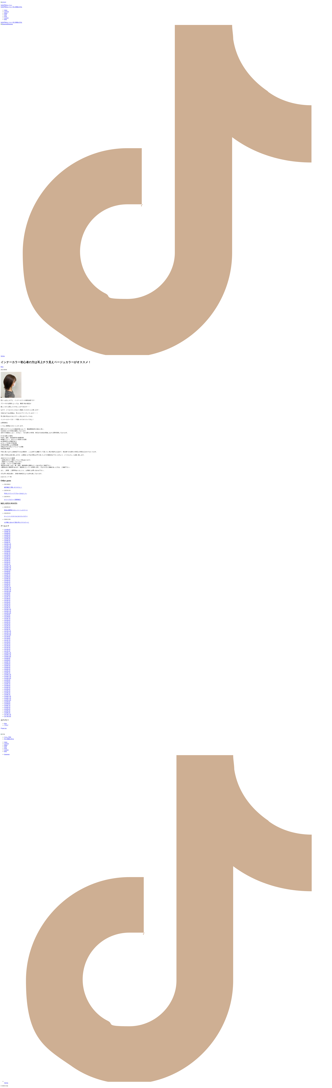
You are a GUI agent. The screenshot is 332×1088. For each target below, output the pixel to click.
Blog (2, 366)
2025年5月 (7, 557)
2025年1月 (7, 564)
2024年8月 (7, 573)
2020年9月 (7, 658)
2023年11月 (7, 589)
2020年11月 (7, 654)
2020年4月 (7, 667)
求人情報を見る (9, 739)
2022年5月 (7, 622)
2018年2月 (7, 712)
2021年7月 (7, 640)
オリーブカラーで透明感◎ (12, 499)
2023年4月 (7, 602)
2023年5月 (7, 600)
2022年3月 (7, 625)
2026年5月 (7, 535)
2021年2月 (7, 649)
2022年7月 (7, 618)
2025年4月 (7, 558)
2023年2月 (7, 605)
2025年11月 (7, 546)
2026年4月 (7, 537)
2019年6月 (7, 685)
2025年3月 (7, 560)
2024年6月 (7, 576)
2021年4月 (7, 645)
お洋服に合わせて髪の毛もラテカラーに (16, 522)
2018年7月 (7, 705)
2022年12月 (7, 609)
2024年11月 (7, 567)
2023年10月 (7, 591)
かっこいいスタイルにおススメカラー (16, 516)
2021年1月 (7, 651)
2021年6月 (7, 642)
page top (4, 728)
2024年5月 (7, 578)
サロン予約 (7, 737)
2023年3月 (7, 604)
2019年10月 (7, 678)
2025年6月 (7, 555)
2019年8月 (7, 682)
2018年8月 (7, 703)
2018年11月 (7, 698)
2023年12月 (7, 587)
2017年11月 (7, 714)
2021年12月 (7, 631)
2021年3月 (7, 647)
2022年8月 (7, 616)
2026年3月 (7, 538)
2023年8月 (7, 595)
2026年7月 (7, 531)
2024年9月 (7, 571)
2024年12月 (7, 566)
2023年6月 (7, 598)
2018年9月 (7, 702)
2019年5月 (7, 687)
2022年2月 (7, 627)
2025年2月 (7, 562)
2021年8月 (7, 638)
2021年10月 (7, 635)
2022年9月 (7, 615)
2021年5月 (7, 644)
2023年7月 (7, 596)
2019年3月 (7, 691)
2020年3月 (7, 669)
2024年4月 (7, 580)
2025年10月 (7, 547)
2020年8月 (7, 660)
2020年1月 (7, 673)
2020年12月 (7, 653)
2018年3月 (7, 711)
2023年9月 (7, 593)
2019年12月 (7, 674)
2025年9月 (7, 549)
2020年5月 (7, 665)
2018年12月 (7, 696)
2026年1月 (7, 542)
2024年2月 (7, 584)
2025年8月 (7, 551)
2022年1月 (7, 629)
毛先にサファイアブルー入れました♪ (15, 493)
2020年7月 (7, 662)
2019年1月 (7, 694)
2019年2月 (7, 693)
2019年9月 (7, 680)
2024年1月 (7, 586)
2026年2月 (7, 540)
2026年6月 (7, 533)
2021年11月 (7, 633)
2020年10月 (7, 656)
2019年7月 (7, 683)
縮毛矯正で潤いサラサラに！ (13, 487)
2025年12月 (7, 544)
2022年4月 (7, 624)
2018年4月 (7, 709)
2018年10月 (7, 700)
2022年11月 (7, 611)
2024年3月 (7, 582)
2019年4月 (7, 689)
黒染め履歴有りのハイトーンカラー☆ (16, 510)
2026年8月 (7, 529)
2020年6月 (7, 664)
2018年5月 (7, 707)
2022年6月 (7, 620)
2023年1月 (7, 607)
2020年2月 (7, 671)
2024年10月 (7, 569)
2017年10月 (7, 716)
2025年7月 (7, 553)
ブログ (6, 725)
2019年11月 (7, 676)
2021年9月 (7, 636)
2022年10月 (7, 613)
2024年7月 (7, 575)
